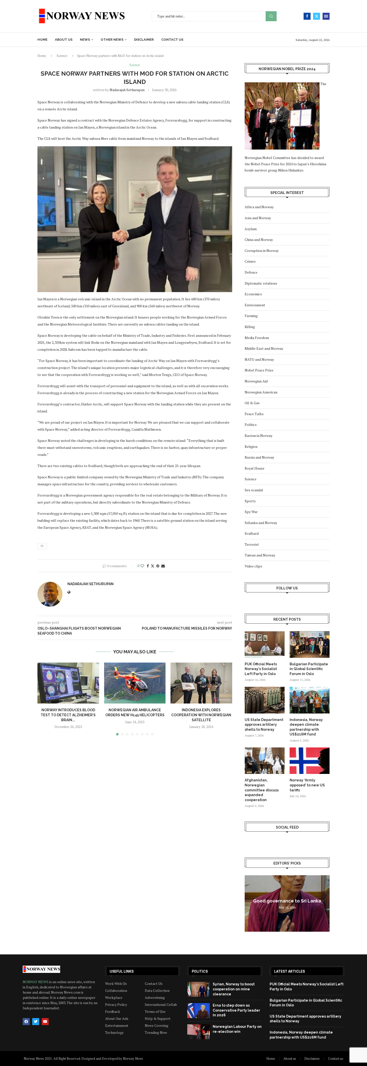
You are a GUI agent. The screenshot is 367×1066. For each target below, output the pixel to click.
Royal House (254, 468)
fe (42, 546)
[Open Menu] (326, 16)
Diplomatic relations (261, 283)
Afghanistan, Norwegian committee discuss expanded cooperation (262, 790)
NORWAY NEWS (36, 981)
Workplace (113, 997)
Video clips (253, 566)
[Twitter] (316, 16)
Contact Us (154, 983)
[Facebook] (307, 16)
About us (63, 39)
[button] (44, 699)
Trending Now (156, 1032)
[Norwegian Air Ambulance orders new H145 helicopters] (135, 683)
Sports (250, 501)
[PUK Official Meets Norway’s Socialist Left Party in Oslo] (265, 644)
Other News (112, 39)
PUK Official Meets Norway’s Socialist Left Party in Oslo (261, 669)
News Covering (156, 1025)
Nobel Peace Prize (259, 370)
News (85, 39)
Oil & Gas (252, 402)
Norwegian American (261, 392)
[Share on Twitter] (152, 565)
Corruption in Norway (262, 250)
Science (62, 55)
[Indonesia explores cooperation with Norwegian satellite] (201, 683)
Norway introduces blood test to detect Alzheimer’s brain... (68, 715)
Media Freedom (257, 337)
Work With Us (116, 983)
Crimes (250, 261)
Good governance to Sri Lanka (287, 900)
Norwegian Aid (256, 381)
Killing (250, 326)
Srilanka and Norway (261, 522)
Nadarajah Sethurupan (127, 89)
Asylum (251, 228)
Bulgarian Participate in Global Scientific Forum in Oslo (309, 669)
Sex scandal (254, 490)
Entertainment (116, 1025)
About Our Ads (116, 1018)
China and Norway (259, 239)
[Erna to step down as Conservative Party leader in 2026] (198, 1010)
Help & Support (158, 1018)
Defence (251, 272)
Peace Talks (254, 413)
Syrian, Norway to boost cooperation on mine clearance (234, 989)
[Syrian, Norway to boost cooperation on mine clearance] (198, 989)
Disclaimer (144, 39)
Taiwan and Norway (260, 555)
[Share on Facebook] (148, 565)
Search (271, 16)
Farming (251, 315)
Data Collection (157, 990)
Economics (253, 294)
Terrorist (252, 544)
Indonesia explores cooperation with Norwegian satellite (201, 715)
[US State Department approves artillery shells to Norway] (265, 700)
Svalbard (252, 533)
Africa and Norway (259, 206)
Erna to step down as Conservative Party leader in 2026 (236, 1010)
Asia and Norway (258, 217)
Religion (251, 446)
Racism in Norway (258, 435)
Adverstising (155, 997)
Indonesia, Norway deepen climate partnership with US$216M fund (306, 727)
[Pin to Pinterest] (157, 565)
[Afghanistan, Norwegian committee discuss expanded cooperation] (265, 760)
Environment (255, 305)
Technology (114, 1032)
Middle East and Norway (264, 348)
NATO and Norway (259, 359)
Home (42, 39)
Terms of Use (155, 1011)
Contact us (172, 39)
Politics (251, 424)
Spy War (251, 511)
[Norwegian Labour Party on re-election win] (198, 1031)
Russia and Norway (259, 457)
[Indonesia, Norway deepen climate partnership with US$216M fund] (310, 700)
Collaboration (116, 990)
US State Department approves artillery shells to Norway (264, 724)
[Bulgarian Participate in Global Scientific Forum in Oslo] (310, 644)
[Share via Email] (163, 565)
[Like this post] (142, 565)
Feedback (112, 1011)
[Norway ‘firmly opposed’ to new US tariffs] (310, 760)
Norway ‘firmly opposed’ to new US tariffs (307, 785)
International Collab (161, 1004)
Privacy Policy (116, 1004)
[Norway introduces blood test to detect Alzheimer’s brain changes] (68, 683)
